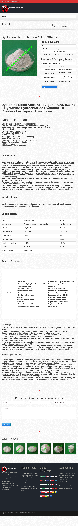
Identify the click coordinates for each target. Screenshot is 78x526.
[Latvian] (41, 488)
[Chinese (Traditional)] (46, 476)
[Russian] (43, 492)
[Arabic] (41, 476)
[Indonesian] (46, 484)
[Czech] (51, 476)
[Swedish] (55, 492)
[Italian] (51, 484)
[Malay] (46, 488)
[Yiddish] (51, 496)
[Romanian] (41, 492)
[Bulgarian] (43, 476)
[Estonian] (43, 480)
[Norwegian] (48, 488)
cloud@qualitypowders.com (12, 1)
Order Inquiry (50, 87)
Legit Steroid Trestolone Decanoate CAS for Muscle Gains (29, 488)
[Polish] (53, 488)
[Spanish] (53, 492)
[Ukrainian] (46, 496)
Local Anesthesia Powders (61, 25)
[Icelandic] (43, 484)
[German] (53, 480)
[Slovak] (48, 492)
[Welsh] (48, 496)
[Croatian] (48, 476)
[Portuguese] (55, 488)
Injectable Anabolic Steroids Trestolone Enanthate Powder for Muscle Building (29, 475)
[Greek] (55, 480)
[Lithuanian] (43, 488)
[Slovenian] (51, 492)
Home (49, 25)
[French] (51, 480)
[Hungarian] (41, 484)
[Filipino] (46, 480)
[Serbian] (46, 492)
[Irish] (48, 484)
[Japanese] (53, 484)
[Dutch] (55, 476)
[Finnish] (48, 480)
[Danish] (53, 476)
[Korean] (55, 484)
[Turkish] (43, 496)
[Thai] (41, 496)
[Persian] (51, 488)
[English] (41, 480)
